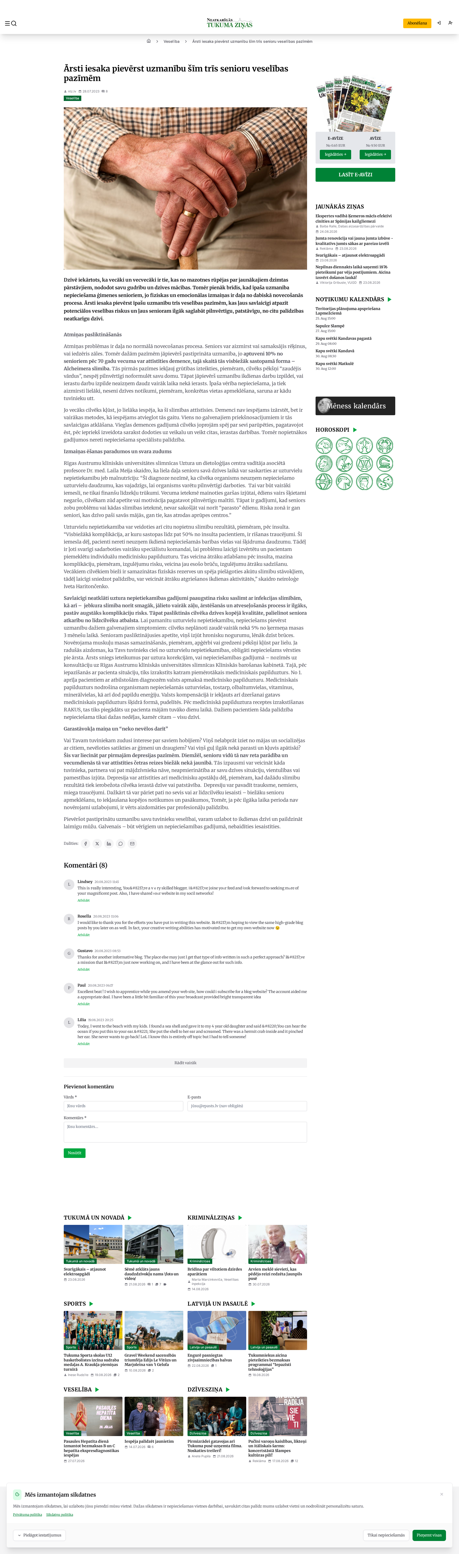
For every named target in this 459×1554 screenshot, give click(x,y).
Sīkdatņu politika (59, 1515)
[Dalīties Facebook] (85, 843)
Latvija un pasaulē (203, 1347)
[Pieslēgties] (439, 23)
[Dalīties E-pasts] (132, 843)
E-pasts (194, 1097)
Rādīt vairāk (186, 1062)
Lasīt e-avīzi (355, 175)
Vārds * (70, 1097)
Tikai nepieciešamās (386, 1535)
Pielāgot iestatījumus (42, 1535)
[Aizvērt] (441, 1494)
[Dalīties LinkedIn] (109, 843)
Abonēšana (417, 23)
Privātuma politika (27, 1515)
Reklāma (326, 248)
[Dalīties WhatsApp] (120, 843)
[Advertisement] (185, 1187)
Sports (71, 1347)
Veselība (172, 41)
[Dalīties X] (97, 843)
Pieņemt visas (429, 1535)
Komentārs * (75, 1117)
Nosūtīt (74, 1152)
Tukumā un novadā (80, 1261)
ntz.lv (72, 91)
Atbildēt (84, 900)
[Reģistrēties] (450, 23)
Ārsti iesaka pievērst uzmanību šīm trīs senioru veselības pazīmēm (252, 41)
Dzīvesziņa (198, 1433)
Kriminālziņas (200, 1261)
